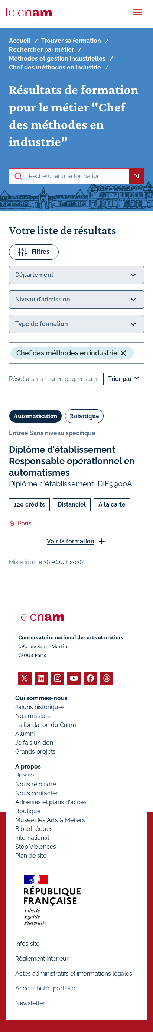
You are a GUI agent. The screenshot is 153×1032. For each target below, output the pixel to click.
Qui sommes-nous (41, 698)
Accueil (19, 40)
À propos (28, 766)
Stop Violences (35, 846)
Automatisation (35, 416)
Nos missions (33, 715)
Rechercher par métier (41, 49)
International (32, 837)
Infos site (27, 943)
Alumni (25, 733)
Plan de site (30, 855)
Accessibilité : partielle (45, 988)
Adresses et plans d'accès (51, 802)
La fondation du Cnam (45, 724)
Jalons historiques (40, 707)
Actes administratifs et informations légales (73, 973)
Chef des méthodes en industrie (55, 67)
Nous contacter (36, 793)
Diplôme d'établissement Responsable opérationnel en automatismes (72, 461)
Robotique (84, 416)
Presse (24, 775)
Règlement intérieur (42, 958)
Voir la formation (70, 541)
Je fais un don (34, 742)
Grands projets (35, 751)
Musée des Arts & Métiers (50, 820)
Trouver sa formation (71, 40)
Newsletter (30, 1003)
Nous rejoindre (35, 784)
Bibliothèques (34, 828)
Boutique (27, 811)
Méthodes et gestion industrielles (57, 58)
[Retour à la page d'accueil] (29, 12)
